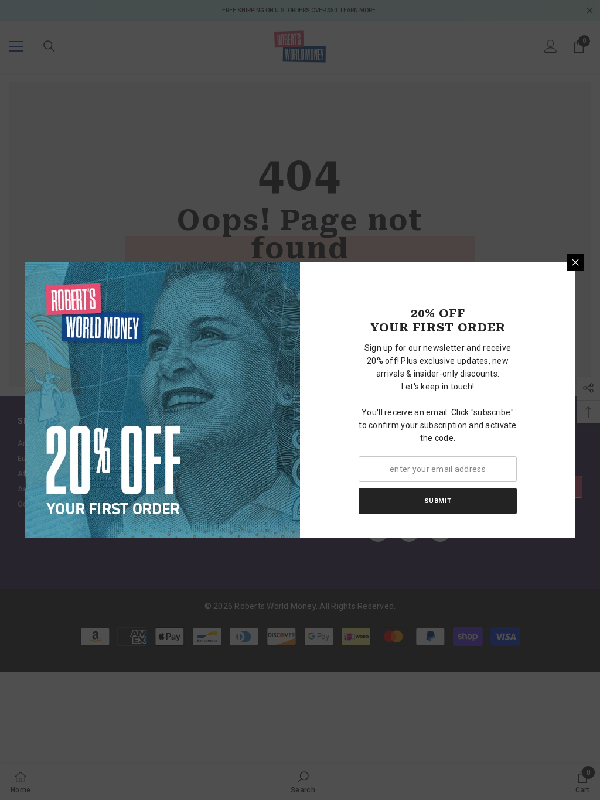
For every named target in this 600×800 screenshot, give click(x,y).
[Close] (575, 262)
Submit (437, 501)
